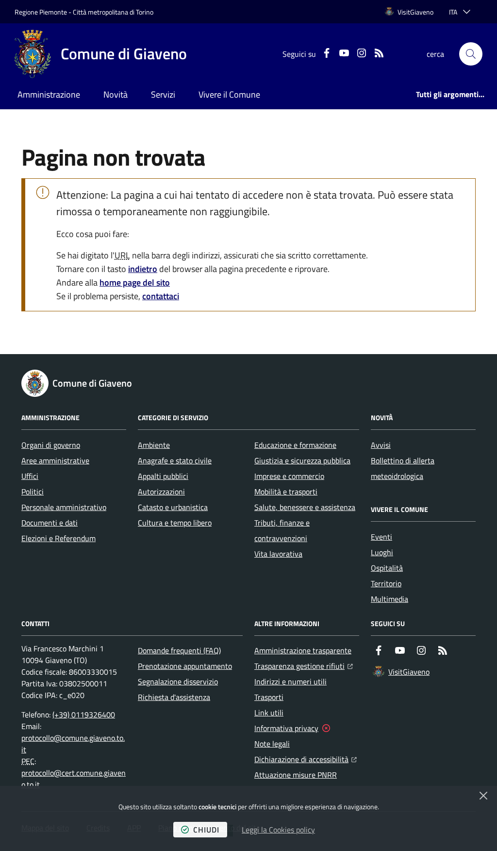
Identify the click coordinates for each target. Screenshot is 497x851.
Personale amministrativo (63, 507)
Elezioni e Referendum (58, 538)
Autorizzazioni (161, 491)
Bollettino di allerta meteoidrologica (402, 468)
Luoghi (382, 552)
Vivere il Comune (229, 94)
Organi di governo (50, 445)
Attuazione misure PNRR (295, 775)
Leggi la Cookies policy (278, 829)
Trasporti (268, 697)
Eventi (381, 537)
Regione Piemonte (41, 12)
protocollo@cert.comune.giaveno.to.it (73, 778)
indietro (142, 268)
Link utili (268, 712)
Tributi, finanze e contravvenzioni (282, 530)
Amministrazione (48, 94)
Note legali (272, 743)
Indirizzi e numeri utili (290, 681)
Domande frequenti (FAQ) (179, 650)
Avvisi (381, 445)
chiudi (206, 829)
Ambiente (154, 445)
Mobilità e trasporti (285, 491)
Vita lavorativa (278, 554)
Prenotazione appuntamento (185, 666)
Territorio (386, 583)
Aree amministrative (55, 460)
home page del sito (134, 282)
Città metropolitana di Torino (113, 12)
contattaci (160, 296)
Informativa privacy (286, 728)
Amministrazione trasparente (302, 650)
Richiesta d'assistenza (174, 697)
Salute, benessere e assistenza (304, 507)
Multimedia (389, 599)
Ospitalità (387, 568)
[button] (470, 54)
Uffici (29, 476)
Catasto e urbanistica (173, 507)
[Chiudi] (483, 795)
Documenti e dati (49, 522)
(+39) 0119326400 (83, 714)
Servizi (163, 94)
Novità (115, 94)
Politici (32, 491)
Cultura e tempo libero (175, 522)
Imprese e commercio (289, 476)
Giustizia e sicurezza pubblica (302, 460)
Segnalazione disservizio (178, 681)
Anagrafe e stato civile (175, 460)
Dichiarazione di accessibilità (305, 759)
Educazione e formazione (295, 445)
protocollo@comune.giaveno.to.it (73, 743)
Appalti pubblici (163, 476)
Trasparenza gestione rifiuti (303, 666)
